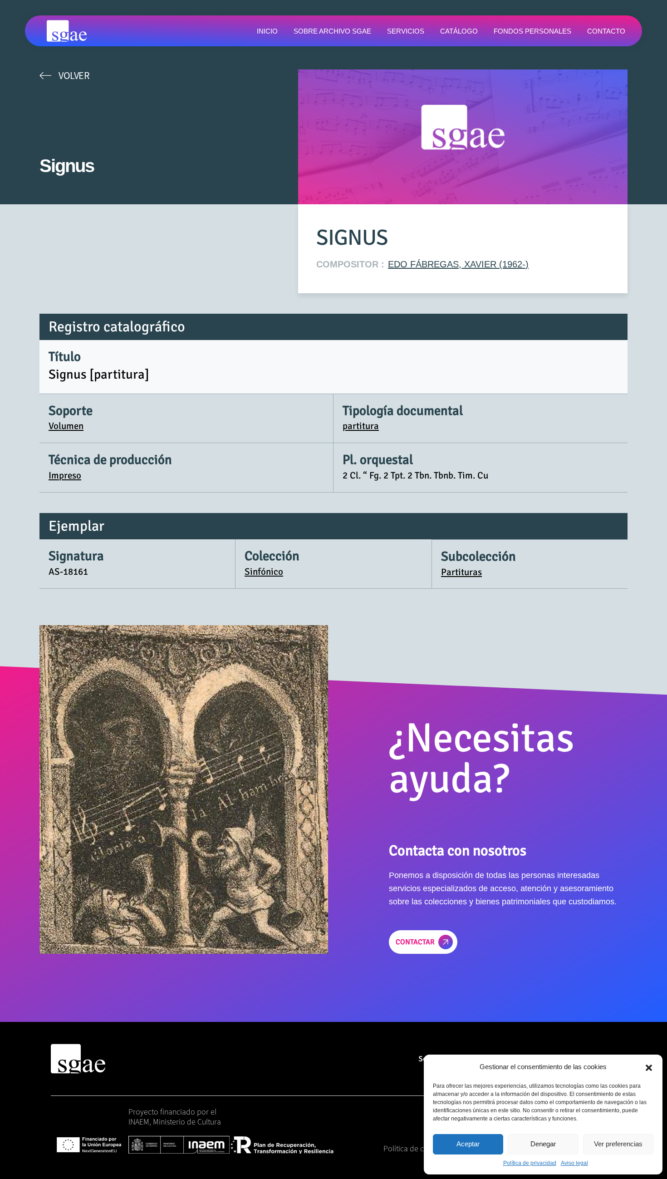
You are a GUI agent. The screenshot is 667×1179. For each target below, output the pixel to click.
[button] (648, 1066)
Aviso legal (574, 1163)
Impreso (65, 475)
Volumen (66, 426)
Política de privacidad (529, 1163)
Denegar (543, 1144)
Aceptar (468, 1144)
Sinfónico (264, 571)
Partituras (461, 572)
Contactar (415, 942)
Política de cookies (414, 1148)
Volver (74, 75)
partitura (361, 426)
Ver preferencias (618, 1144)
